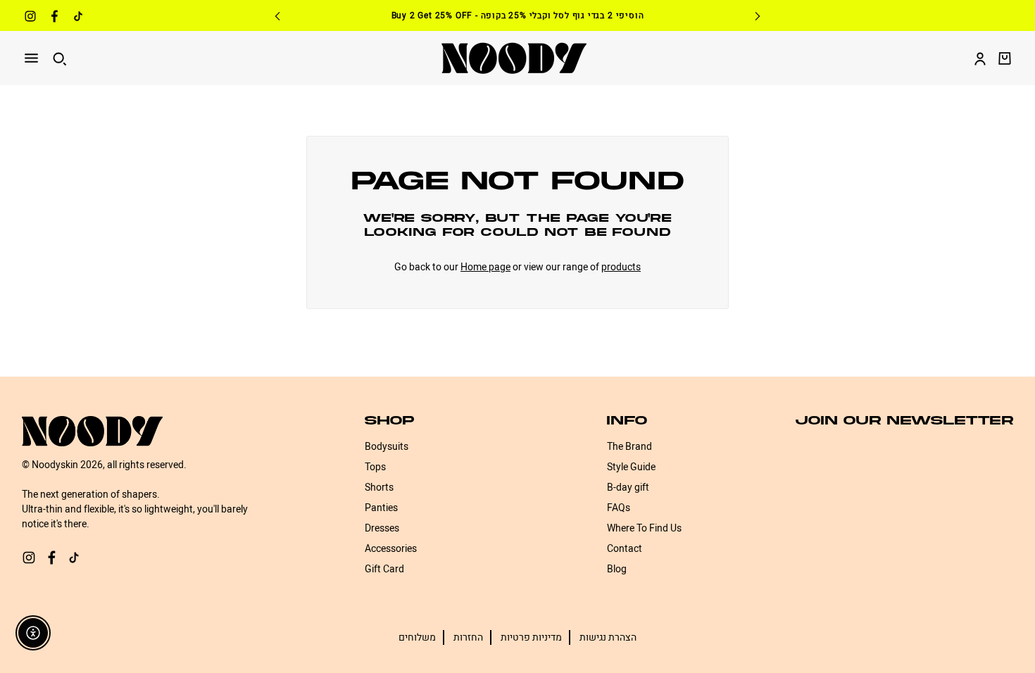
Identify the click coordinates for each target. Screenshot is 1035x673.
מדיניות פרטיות (531, 637)
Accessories (391, 548)
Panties (381, 508)
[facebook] (54, 18)
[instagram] (30, 18)
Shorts (379, 487)
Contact (624, 548)
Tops (375, 467)
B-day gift (628, 487)
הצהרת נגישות (607, 637)
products (621, 267)
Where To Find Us (644, 528)
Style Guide (631, 467)
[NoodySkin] (513, 58)
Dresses (382, 528)
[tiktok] (78, 18)
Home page (485, 267)
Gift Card (384, 569)
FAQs (618, 508)
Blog (617, 569)
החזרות (468, 637)
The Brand (629, 446)
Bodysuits (386, 446)
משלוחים (417, 637)
